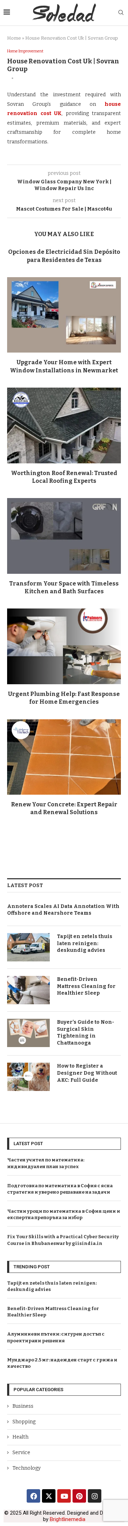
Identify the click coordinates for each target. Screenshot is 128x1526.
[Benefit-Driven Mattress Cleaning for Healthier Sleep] (28, 990)
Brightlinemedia (67, 1519)
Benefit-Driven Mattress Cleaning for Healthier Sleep (86, 986)
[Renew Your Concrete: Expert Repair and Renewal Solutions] (64, 757)
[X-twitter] (48, 1496)
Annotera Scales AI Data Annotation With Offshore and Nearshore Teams (63, 909)
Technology (26, 1468)
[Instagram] (94, 1496)
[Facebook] (33, 1496)
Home (14, 38)
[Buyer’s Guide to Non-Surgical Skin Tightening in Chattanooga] (28, 1033)
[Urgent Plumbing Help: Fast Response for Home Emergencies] (64, 646)
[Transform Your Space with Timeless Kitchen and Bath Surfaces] (64, 535)
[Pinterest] (79, 1496)
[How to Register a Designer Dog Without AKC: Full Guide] (28, 1077)
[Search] (120, 13)
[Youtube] (64, 1496)
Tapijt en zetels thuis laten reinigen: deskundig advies (84, 943)
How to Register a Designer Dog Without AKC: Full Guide (87, 1073)
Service (21, 1453)
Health (20, 1437)
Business (22, 1406)
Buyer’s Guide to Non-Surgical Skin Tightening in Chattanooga (85, 1032)
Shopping (24, 1422)
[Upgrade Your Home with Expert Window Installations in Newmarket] (64, 315)
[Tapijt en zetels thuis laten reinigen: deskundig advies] (28, 947)
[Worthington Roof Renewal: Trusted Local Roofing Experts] (64, 425)
